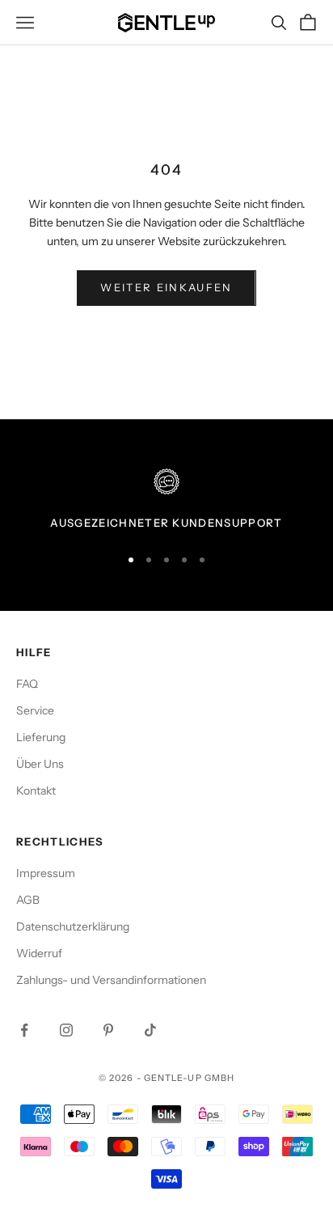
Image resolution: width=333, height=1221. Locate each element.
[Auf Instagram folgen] (66, 1030)
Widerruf (39, 953)
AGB (28, 899)
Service (35, 710)
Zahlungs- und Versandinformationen (111, 980)
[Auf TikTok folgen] (150, 1030)
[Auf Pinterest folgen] (108, 1030)
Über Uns (40, 764)
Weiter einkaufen (166, 287)
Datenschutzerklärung (72, 926)
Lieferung (40, 737)
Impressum (45, 873)
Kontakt (36, 790)
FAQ (27, 683)
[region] (166, 500)
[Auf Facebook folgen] (24, 1030)
